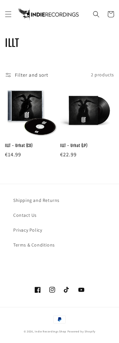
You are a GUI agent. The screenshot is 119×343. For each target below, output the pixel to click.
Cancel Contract (40, 261)
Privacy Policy (27, 230)
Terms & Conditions (34, 245)
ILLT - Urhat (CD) (18, 145)
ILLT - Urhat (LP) (73, 145)
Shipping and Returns (36, 200)
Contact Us (25, 215)
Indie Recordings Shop (50, 331)
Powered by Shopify (81, 331)
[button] (8, 14)
